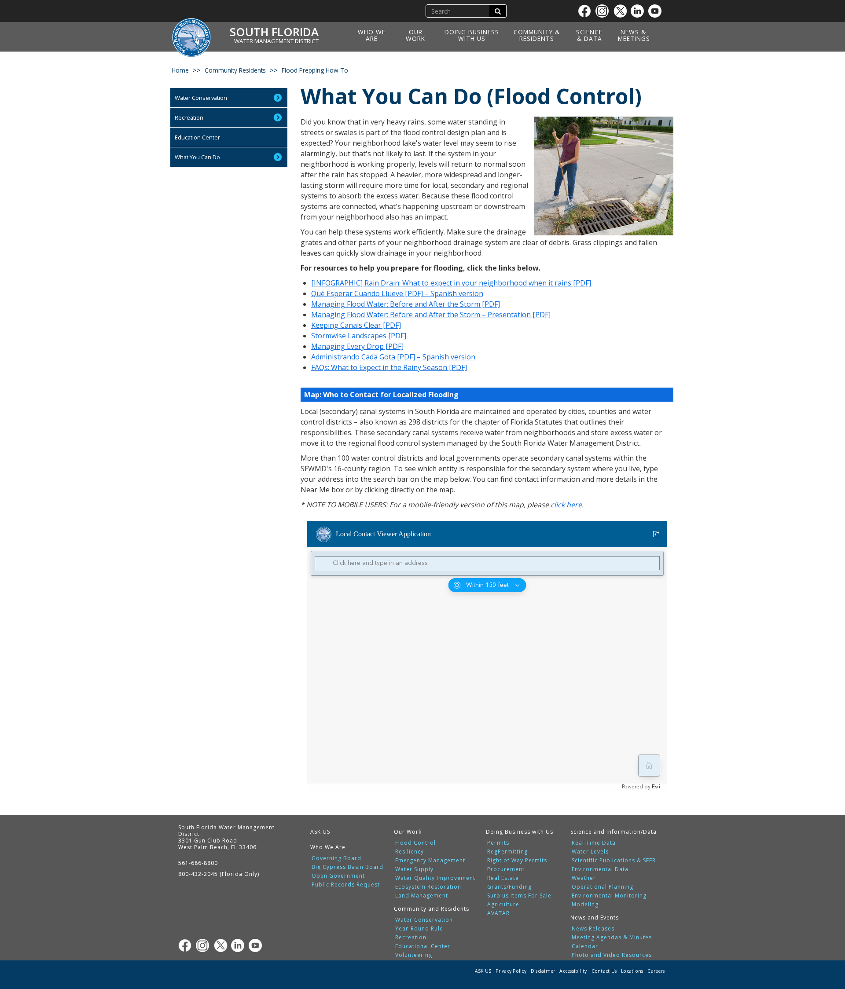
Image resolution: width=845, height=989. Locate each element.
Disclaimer (543, 971)
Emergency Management (430, 860)
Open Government (338, 875)
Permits (498, 842)
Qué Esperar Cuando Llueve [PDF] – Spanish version (397, 293)
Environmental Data (600, 869)
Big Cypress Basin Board (347, 867)
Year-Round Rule (419, 928)
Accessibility (573, 971)
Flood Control (415, 842)
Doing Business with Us (472, 35)
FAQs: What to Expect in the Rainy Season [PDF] (389, 367)
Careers (656, 971)
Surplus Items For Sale (519, 895)
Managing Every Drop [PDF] (357, 346)
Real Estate (503, 878)
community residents (235, 70)
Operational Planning (602, 886)
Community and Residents (431, 908)
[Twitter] (622, 11)
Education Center (197, 137)
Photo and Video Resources (612, 955)
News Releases (593, 928)
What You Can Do (197, 157)
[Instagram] (604, 11)
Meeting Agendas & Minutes (612, 937)
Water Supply (414, 869)
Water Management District (276, 41)
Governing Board (336, 858)
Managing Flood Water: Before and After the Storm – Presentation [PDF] (431, 314)
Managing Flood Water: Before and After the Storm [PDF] (405, 304)
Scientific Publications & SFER (614, 860)
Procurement (506, 869)
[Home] (194, 32)
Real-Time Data (594, 842)
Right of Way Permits (517, 860)
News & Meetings (634, 35)
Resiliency (409, 851)
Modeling (585, 904)
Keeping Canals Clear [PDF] (356, 325)
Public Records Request (346, 884)
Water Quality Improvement (435, 878)
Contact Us (604, 971)
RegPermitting (507, 851)
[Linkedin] (639, 11)
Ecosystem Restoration (428, 886)
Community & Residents (537, 35)
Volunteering (413, 955)
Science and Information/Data (613, 831)
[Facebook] (586, 11)
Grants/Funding (509, 886)
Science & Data (589, 35)
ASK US (320, 831)
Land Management (421, 895)
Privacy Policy (511, 971)
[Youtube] (657, 11)
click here (566, 504)
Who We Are (372, 35)
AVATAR (498, 913)
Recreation (189, 117)
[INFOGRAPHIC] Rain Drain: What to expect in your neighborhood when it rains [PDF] (451, 283)
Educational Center (422, 946)
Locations (632, 971)
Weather (584, 878)
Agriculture (503, 904)
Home (180, 70)
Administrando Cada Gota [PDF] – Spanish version (393, 357)
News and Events (594, 917)
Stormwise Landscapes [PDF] (358, 336)
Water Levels (590, 851)
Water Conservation (201, 98)
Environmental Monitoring (609, 895)
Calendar (585, 946)
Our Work (415, 35)
